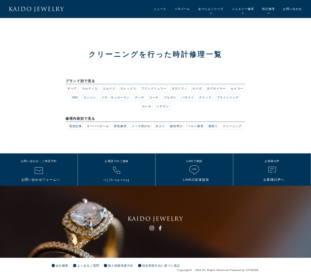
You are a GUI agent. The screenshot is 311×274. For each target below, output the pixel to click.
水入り (160, 126)
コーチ (154, 97)
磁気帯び (176, 126)
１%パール (182, 8)
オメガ (197, 88)
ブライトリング (228, 97)
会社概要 (62, 265)
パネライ (187, 97)
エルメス (109, 88)
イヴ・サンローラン (115, 97)
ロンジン (90, 97)
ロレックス (128, 88)
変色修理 (120, 126)
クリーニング (232, 126)
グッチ (139, 97)
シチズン (162, 106)
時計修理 (268, 8)
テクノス (205, 97)
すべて (72, 88)
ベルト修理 (195, 126)
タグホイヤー (216, 88)
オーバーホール (98, 126)
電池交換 (75, 126)
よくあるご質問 (88, 265)
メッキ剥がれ (141, 126)
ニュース (160, 8)
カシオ (147, 106)
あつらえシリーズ (211, 8)
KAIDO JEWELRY (36, 9)
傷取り (213, 126)
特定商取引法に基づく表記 (161, 265)
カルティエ (90, 88)
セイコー (237, 88)
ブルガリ (170, 97)
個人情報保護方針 (120, 265)
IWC (75, 97)
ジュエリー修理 (243, 8)
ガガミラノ (179, 88)
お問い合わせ (292, 8)
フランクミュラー (154, 88)
